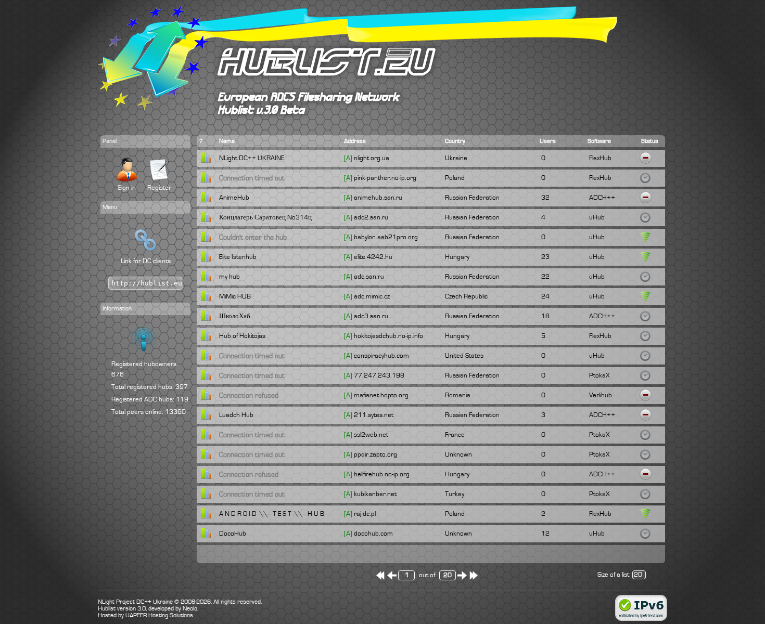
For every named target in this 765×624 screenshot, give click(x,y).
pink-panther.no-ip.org (385, 177)
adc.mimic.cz (372, 296)
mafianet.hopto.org (381, 395)
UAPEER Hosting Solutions (159, 615)
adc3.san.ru (371, 316)
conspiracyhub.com (381, 355)
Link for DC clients (146, 261)
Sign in (127, 187)
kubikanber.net (375, 494)
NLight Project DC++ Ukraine (135, 602)
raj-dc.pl (365, 513)
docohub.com (373, 533)
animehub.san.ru (378, 197)
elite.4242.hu (373, 257)
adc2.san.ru (371, 217)
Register (159, 187)
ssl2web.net (371, 434)
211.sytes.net (373, 415)
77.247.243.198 (379, 375)
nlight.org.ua (371, 158)
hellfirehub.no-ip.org (382, 474)
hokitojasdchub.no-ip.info (388, 336)
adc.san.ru (369, 276)
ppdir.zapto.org (375, 454)
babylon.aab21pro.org (386, 237)
